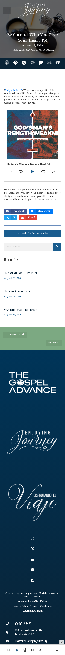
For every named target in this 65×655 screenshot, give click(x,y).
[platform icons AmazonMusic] (49, 63)
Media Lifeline (39, 601)
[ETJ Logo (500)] (32, 442)
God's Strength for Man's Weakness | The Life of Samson (32, 50)
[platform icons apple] (7, 63)
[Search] (57, 247)
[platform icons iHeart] (58, 63)
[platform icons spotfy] (24, 63)
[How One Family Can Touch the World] (32, 312)
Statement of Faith (32, 611)
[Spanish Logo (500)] (32, 501)
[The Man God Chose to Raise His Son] (32, 275)
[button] (7, 10)
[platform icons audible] (32, 63)
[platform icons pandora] (41, 63)
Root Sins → (54, 342)
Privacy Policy (20, 606)
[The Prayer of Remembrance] (32, 293)
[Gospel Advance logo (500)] (32, 382)
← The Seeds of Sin (14, 334)
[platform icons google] (15, 63)
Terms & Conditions (41, 606)
